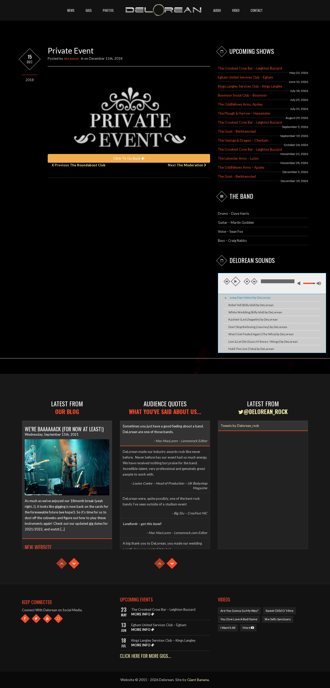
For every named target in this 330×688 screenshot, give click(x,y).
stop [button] (247, 281)
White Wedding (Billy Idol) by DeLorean (255, 312)
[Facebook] (25, 618)
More (247, 628)
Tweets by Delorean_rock (240, 426)
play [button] (235, 281)
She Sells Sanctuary (278, 619)
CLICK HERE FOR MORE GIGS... (145, 655)
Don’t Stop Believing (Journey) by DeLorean (257, 327)
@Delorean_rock (265, 411)
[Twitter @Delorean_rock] (36, 618)
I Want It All (227, 628)
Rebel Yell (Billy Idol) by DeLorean (251, 305)
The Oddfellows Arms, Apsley (240, 104)
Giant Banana (198, 679)
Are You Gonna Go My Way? (239, 611)
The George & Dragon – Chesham (243, 140)
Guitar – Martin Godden (236, 222)
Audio (217, 10)
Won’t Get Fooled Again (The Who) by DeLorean (261, 334)
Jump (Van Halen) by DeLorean (250, 297)
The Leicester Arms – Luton (238, 158)
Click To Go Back (127, 158)
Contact (257, 10)
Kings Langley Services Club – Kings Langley (250, 86)
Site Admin (71, 59)
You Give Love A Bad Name (238, 619)
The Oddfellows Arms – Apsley (241, 167)
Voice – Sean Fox (230, 231)
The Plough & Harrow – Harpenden (244, 113)
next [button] (254, 281)
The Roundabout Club (87, 165)
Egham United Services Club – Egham (245, 77)
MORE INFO (141, 614)
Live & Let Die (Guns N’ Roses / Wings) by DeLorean (263, 341)
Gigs (89, 10)
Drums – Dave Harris (233, 213)
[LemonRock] (58, 618)
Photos (108, 10)
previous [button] (226, 281)
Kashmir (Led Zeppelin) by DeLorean (253, 319)
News (71, 10)
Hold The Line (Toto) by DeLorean (251, 348)
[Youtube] (47, 618)
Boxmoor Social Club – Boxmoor (242, 95)
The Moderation (190, 165)
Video (236, 10)
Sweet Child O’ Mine (279, 611)
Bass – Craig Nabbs (232, 240)
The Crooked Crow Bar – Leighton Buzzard (250, 68)
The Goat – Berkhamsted (237, 131)
